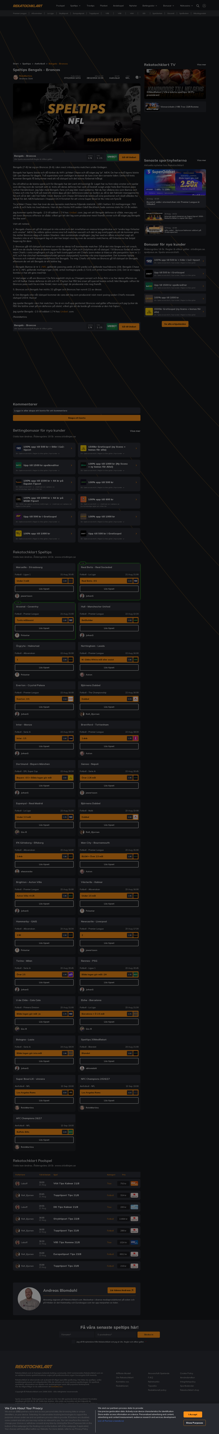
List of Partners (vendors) (111, 1421)
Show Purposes (194, 1422)
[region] (109, 1418)
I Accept (192, 1414)
